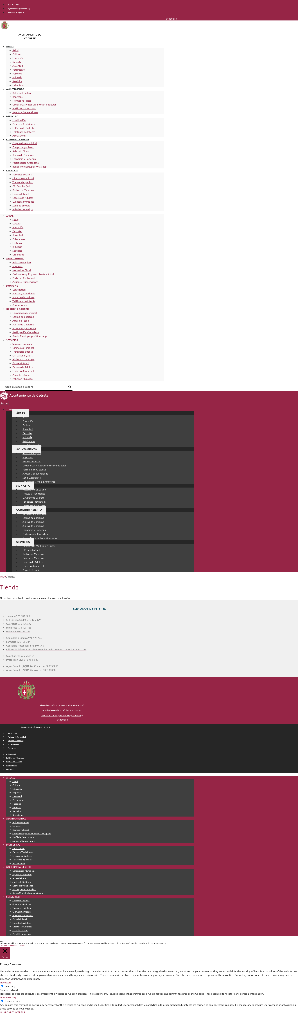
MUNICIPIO (12, 116)
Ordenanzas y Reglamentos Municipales (34, 104)
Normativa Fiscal (21, 100)
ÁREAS (10, 46)
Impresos (17, 96)
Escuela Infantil (20, 193)
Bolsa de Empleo (21, 92)
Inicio (3, 576)
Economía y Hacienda (24, 158)
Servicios (17, 81)
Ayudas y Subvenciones (25, 112)
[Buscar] (69, 387)
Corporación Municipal (24, 143)
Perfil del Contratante (24, 108)
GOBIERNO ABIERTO (17, 139)
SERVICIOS (12, 170)
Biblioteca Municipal (23, 189)
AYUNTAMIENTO (15, 89)
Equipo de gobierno (23, 147)
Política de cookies (15, 740)
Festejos (17, 73)
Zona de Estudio (21, 205)
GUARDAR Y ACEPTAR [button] (12, 1012)
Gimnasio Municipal (23, 178)
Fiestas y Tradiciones (23, 123)
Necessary (9, 986)
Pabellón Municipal (22, 209)
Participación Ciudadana (25, 162)
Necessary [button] (5, 982)
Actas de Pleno (20, 150)
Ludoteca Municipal (23, 201)
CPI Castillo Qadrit (22, 186)
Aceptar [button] (21, 945)
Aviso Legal (12, 733)
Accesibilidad (13, 744)
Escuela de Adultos (22, 197)
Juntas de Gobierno (23, 154)
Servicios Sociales (22, 174)
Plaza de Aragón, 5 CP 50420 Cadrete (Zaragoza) (62, 705)
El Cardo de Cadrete (23, 127)
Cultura (16, 54)
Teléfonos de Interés (23, 131)
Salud (15, 50)
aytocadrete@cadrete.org (71, 715)
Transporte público (22, 182)
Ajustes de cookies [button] (8, 945)
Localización (19, 120)
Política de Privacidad (17, 737)
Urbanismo (18, 85)
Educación (17, 57)
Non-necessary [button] (8, 997)
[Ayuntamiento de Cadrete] (24, 399)
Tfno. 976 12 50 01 (49, 715)
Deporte (17, 61)
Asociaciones (19, 135)
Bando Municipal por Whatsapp (29, 166)
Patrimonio (18, 69)
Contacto (12, 748)
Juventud (17, 65)
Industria (17, 77)
